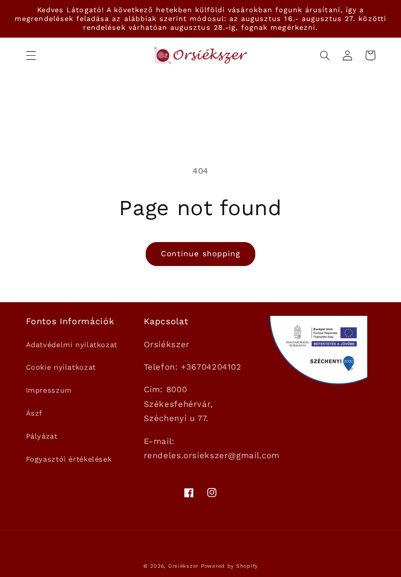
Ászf (34, 413)
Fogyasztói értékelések (69, 459)
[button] (31, 55)
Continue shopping (200, 253)
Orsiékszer (183, 566)
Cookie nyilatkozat (61, 367)
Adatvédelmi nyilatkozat (72, 344)
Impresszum (49, 390)
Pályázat (42, 436)
